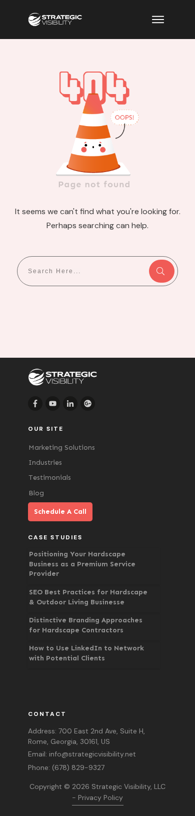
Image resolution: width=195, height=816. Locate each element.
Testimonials (49, 477)
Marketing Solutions (61, 447)
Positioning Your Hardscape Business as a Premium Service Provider (82, 564)
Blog (36, 493)
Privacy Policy (100, 797)
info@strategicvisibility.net (92, 753)
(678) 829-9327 (78, 767)
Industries (45, 462)
